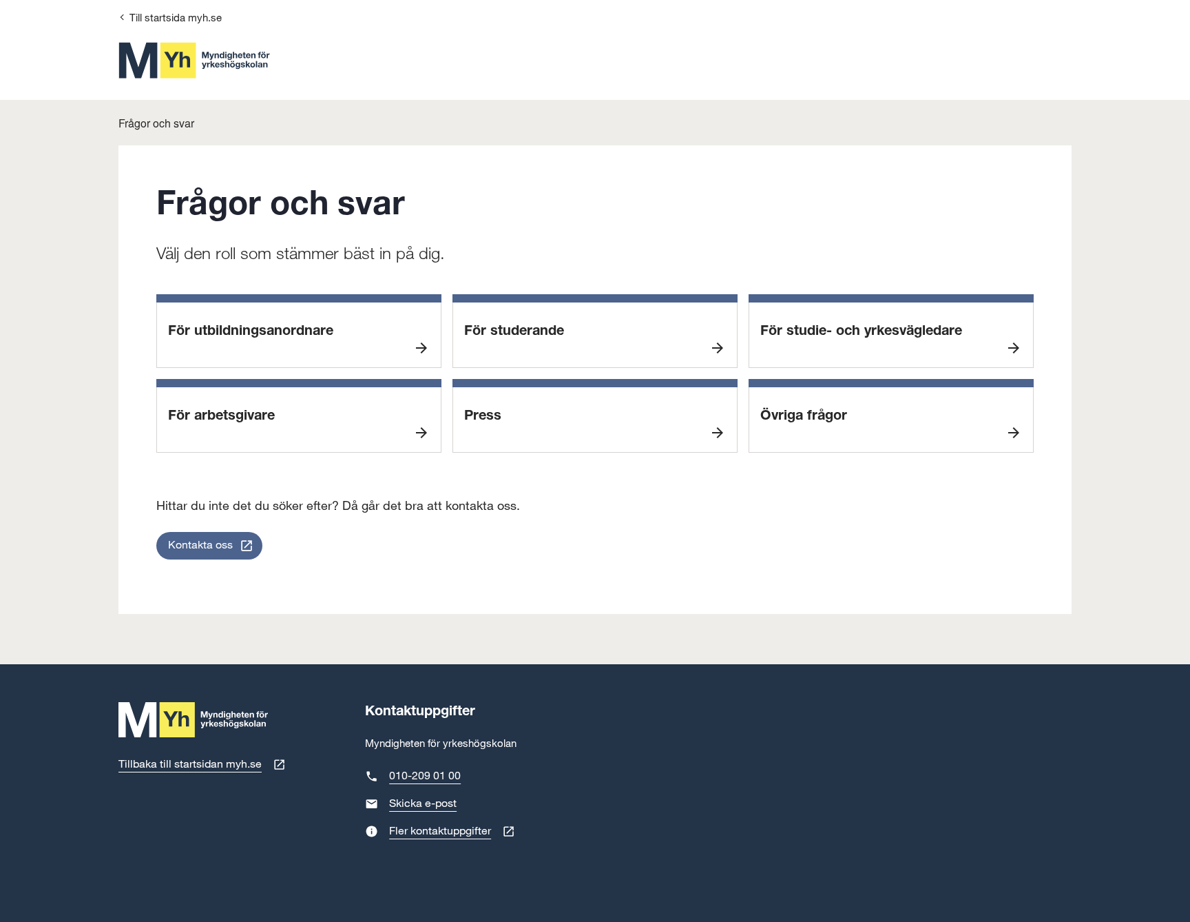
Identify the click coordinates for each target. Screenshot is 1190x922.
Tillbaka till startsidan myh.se (190, 764)
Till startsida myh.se (175, 18)
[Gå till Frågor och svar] (194, 60)
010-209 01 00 (425, 776)
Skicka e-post (423, 803)
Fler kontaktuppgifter (440, 831)
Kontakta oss (200, 545)
